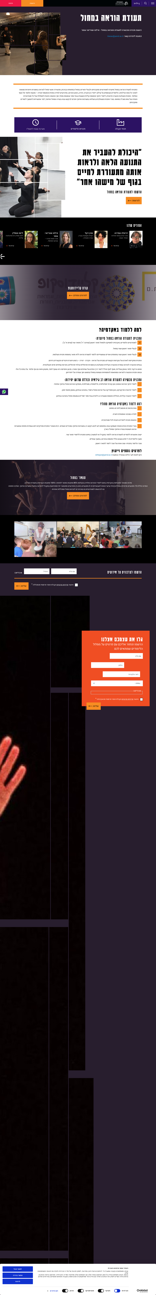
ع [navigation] (139, 3)
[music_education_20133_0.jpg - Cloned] (78, 534)
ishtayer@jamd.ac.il (103, 455)
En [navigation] (137, 3)
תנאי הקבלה (120, 128)
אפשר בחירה (17, 1275)
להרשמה (136, 200)
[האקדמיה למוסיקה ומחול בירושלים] (121, 3)
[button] (2, 256)
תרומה (10, 3)
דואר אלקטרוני (133, 674)
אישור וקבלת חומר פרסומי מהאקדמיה (118, 699)
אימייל (45, 571)
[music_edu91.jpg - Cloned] (35, 539)
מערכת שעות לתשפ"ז (36, 128)
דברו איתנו (4, 392)
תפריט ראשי (152, 3)
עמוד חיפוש (145, 3)
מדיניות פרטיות (62, 584)
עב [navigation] (135, 3)
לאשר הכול (18, 1269)
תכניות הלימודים (78, 128)
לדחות (17, 1281)
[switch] (101, 1290)
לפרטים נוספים (80, 295)
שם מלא (72, 571)
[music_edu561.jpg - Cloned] (120, 534)
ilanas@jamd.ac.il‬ (115, 36)
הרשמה (32, 3)
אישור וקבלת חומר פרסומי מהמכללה (53, 584)
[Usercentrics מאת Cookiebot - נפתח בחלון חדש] (142, 1290)
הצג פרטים (54, 1291)
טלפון (120, 665)
